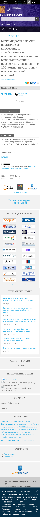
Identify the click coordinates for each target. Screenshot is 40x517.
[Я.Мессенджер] (26, 83)
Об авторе (20, 101)
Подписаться (9, 456)
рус (38, 2)
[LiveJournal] (31, 83)
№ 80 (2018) (12, 36)
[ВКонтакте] (35, 83)
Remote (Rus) (6, 94)
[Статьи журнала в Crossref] (20, 187)
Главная (3, 36)
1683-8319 (20, 1)
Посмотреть (9, 454)
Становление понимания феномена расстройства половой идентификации (17, 330)
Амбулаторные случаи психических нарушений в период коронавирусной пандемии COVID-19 (19, 320)
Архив (18, 29)
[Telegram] (33, 83)
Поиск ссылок (10, 379)
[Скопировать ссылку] (38, 83)
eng (33, 2)
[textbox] (20, 19)
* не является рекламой (20, 192)
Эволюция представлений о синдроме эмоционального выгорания (16, 339)
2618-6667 (20, 3)
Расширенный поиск (9, 24)
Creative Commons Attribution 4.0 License (18, 167)
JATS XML (5, 157)
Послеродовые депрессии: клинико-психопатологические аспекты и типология (18, 299)
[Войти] (29, 2)
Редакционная (23, 36)
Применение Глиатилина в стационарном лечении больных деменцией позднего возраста (17, 310)
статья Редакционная (8, 79)
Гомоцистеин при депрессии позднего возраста (19, 348)
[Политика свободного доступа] (8, 187)
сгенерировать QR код (22, 94)
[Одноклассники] (28, 83)
